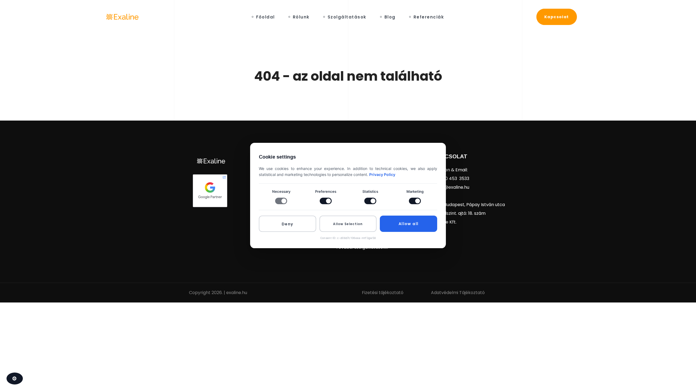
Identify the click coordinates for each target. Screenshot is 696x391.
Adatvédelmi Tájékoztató (458, 292)
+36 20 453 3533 (451, 178)
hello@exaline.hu (451, 187)
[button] (556, 17)
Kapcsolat (450, 156)
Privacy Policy (382, 174)
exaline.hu (236, 292)
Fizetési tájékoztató (382, 292)
